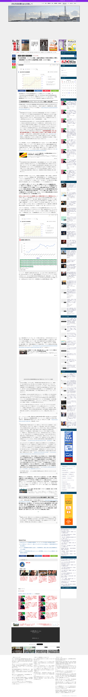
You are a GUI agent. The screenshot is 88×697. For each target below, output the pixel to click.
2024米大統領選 (65, 472)
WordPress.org (64, 75)
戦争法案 (70, 478)
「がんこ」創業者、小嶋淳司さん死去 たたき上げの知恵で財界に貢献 (68, 579)
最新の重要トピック (29, 55)
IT (68, 3)
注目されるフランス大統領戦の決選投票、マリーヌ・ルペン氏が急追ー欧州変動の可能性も (38, 542)
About (75, 3)
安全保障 (64, 487)
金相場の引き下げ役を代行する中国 (41, 452)
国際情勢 (55, 3)
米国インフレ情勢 (71, 487)
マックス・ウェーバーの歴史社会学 (71, 0)
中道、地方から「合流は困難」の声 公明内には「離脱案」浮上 (68, 546)
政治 (45, 3)
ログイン (63, 67)
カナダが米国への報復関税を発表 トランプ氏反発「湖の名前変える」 (68, 574)
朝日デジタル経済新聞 (66, 557)
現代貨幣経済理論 (62, 0)
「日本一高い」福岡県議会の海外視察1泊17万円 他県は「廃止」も (68, 538)
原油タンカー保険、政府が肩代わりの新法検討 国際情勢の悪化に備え (68, 585)
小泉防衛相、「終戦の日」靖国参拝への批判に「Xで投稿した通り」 (68, 552)
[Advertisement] (44, 29)
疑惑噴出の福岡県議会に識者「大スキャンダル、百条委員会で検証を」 (68, 541)
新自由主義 (65, 489)
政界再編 (64, 485)
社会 (52, 3)
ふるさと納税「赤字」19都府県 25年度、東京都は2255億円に (68, 543)
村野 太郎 (57, 61)
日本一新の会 (69, 468)
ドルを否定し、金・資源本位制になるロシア (31, 468)
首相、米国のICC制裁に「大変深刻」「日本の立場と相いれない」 (68, 554)
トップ (43, 3)
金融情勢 (64, 476)
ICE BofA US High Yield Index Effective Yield (36, 440)
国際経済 (49, 3)
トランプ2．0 (72, 466)
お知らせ (71, 3)
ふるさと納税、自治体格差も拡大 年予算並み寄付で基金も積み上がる (68, 535)
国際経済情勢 (65, 474)
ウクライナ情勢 (36, 55)
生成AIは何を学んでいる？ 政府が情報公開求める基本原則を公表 (68, 582)
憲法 (64, 468)
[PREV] (62, 80)
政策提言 (59, 3)
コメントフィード (64, 72)
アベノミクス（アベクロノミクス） (68, 480)
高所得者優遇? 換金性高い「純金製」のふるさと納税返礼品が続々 (68, 532)
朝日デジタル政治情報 (66, 527)
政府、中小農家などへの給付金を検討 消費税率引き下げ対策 (68, 576)
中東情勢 (73, 472)
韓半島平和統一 (65, 470)
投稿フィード (64, 70)
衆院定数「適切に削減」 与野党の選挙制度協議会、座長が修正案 (68, 549)
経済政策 (64, 478)
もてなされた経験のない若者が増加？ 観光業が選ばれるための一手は (68, 560)
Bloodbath (49, 440)
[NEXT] (75, 80)
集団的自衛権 (65, 466)
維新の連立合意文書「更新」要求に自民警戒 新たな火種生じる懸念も (68, 529)
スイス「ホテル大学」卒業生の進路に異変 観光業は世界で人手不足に (68, 563)
